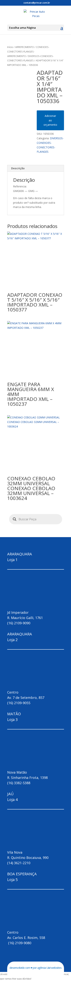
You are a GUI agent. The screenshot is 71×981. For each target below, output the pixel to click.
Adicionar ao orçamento (50, 120)
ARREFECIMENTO (24, 47)
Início (10, 47)
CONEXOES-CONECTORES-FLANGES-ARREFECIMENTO (28, 51)
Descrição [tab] (18, 168)
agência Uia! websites (49, 967)
